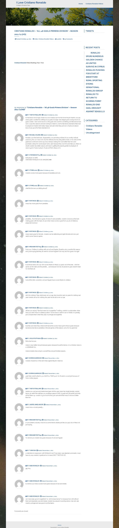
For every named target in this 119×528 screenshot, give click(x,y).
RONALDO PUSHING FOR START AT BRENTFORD (95, 73)
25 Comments (68, 39)
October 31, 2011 (26, 39)
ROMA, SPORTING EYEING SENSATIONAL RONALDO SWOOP (94, 85)
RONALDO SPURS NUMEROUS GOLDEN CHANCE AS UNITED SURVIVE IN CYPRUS (95, 60)
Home (81, 4)
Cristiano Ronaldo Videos (94, 4)
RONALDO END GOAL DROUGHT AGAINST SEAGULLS (95, 108)
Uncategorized (93, 133)
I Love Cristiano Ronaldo (31, 2)
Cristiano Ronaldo (20, 63)
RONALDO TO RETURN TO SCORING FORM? (93, 97)
